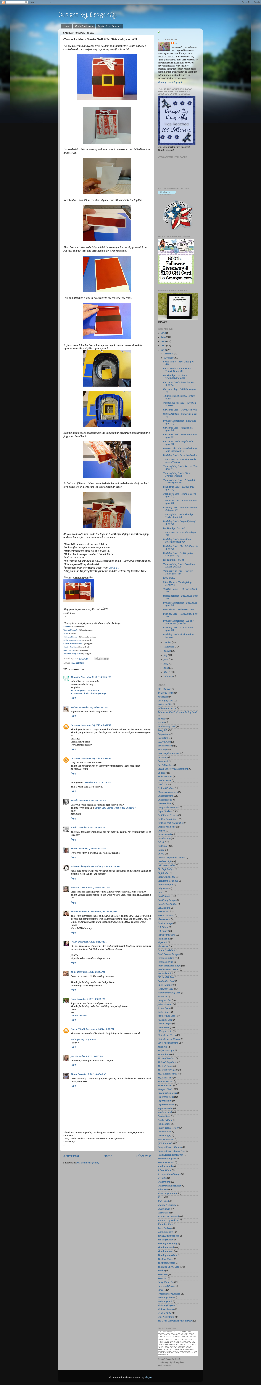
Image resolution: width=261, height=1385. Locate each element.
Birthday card (165, 745)
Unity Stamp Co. (166, 1282)
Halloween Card (166, 989)
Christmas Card (165, 795)
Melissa (74, 707)
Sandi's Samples (166, 1166)
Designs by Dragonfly (87, 15)
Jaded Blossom (165, 1004)
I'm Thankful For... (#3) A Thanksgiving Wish (175, 376)
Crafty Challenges (84, 26)
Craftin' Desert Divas (168, 819)
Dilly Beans (163, 888)
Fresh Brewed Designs (169, 954)
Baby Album (164, 734)
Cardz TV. (114, 567)
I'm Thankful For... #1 (173, 560)
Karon (74, 848)
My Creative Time (167, 1070)
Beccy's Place (164, 742)
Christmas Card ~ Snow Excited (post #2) (178, 383)
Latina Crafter (165, 1023)
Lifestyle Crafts (165, 1031)
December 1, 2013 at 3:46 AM (97, 782)
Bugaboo (162, 772)
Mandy (74, 800)
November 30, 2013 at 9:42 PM (96, 758)
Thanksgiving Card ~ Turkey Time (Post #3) (180, 467)
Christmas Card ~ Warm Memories (180, 409)
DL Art (161, 892)
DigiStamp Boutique (168, 880)
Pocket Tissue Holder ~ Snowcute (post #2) (179, 422)
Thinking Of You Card (168, 1266)
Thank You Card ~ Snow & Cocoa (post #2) (179, 495)
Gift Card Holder (166, 977)
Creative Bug (164, 838)
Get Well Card (164, 973)
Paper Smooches (166, 1104)
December (169, 353)
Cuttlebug (162, 846)
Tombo (161, 1270)
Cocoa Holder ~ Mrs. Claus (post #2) (178, 363)
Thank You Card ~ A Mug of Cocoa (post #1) (180, 502)
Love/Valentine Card (168, 1042)
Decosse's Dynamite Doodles (171, 857)
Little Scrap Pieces (167, 1035)
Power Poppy (164, 1135)
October (168, 642)
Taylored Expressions (168, 1236)
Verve (160, 1289)
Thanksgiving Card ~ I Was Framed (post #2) (176, 474)
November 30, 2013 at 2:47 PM (96, 725)
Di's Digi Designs (166, 869)
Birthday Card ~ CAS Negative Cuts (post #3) (178, 554)
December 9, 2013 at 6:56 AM (92, 1074)
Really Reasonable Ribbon (170, 1154)
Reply (73, 697)
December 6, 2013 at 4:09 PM (100, 1029)
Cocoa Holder (77, 663)
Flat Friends (164, 938)
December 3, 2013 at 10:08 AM (105, 866)
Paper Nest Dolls (166, 1097)
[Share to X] (101, 658)
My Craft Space (165, 1066)
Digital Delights (165, 884)
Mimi (73, 972)
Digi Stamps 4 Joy (166, 877)
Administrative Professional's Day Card (177, 712)
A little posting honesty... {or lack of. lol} (179, 397)
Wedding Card (165, 1301)
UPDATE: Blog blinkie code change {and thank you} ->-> (180, 449)
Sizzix (161, 1197)
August (167, 651)
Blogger (148, 1377)
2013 (163, 350)
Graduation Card (166, 981)
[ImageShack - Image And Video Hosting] (159, 32)
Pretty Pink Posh (166, 1139)
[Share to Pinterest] (107, 658)
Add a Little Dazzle (167, 708)
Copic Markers (165, 811)
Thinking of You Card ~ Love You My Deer (179, 404)
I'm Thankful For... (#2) (174, 528)
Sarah (74, 827)
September (169, 646)
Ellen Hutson (164, 919)
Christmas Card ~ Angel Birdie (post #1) (178, 442)
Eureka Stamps (165, 923)
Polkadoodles (164, 1131)
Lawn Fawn (163, 1027)
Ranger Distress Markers (170, 1147)
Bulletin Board (165, 776)
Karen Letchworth (80, 911)
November (169, 358)
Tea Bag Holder (165, 1239)
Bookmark (163, 761)
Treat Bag (163, 1274)
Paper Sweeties (165, 1108)
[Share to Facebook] (104, 658)
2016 (163, 337)
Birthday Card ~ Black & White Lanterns (178, 635)
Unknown (76, 725)
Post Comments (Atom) (87, 1162)
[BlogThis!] (98, 658)
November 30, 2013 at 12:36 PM (96, 677)
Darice (161, 850)
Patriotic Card (165, 1112)
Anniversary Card (167, 726)
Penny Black (164, 1124)
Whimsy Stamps (166, 1309)
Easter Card (163, 911)
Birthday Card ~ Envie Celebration (180, 455)
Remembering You (167, 1158)
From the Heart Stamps (169, 965)
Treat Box (163, 1278)
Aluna (74, 1074)
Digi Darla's (163, 873)
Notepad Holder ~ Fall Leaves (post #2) (180, 597)
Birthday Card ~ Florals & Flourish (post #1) (180, 547)
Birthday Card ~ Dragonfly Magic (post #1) (180, 522)
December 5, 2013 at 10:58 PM (91, 999)
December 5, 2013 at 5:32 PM (91, 972)
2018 (163, 333)
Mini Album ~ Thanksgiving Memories (177, 583)
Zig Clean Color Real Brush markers (175, 1320)
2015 (163, 341)
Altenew (162, 718)
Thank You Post (165, 1251)
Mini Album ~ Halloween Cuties (179, 609)
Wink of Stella (164, 1313)
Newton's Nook (165, 1085)
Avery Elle (163, 730)
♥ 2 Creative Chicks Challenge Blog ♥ (88, 693)
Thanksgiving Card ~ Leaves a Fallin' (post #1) (178, 572)
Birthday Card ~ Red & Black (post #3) (180, 615)
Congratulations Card (168, 807)
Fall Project (163, 931)
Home (67, 26)
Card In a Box (164, 780)
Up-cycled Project (166, 1286)
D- (175, 43)
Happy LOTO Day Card (169, 992)
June (166, 659)
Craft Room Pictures (168, 815)
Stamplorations (165, 1224)
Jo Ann (74, 941)
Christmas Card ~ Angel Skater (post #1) (178, 429)
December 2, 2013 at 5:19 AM (91, 827)
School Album (164, 1170)
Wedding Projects (166, 1305)
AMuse (161, 722)
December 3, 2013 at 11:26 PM (92, 941)
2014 (163, 345)
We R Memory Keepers (169, 1293)
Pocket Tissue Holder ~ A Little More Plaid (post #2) (178, 622)
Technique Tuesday (167, 1243)
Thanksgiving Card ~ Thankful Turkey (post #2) (178, 515)
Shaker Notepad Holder (169, 1185)
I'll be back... (169, 578)
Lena (73, 999)
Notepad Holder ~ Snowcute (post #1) (180, 415)
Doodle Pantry (165, 896)
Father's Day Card (166, 934)
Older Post (143, 1156)
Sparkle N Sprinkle (167, 1205)
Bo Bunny (163, 757)
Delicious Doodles (166, 865)
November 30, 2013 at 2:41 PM (93, 707)
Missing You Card (166, 1058)
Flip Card (162, 942)
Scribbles (162, 1178)
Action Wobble (165, 704)
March (167, 672)
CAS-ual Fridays (166, 788)
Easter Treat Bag (166, 915)
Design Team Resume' (109, 26)
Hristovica (76, 887)
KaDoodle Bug (165, 1019)
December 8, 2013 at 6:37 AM (89, 1056)
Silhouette (163, 1189)
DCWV (161, 853)
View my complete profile (170, 82)
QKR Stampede (165, 1143)
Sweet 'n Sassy (165, 1228)
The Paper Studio (166, 1263)
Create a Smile (165, 834)
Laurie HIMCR (78, 1029)
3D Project (163, 696)
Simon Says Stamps (167, 1193)
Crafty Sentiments (167, 826)
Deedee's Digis (165, 861)
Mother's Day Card (167, 1062)
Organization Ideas (167, 1093)
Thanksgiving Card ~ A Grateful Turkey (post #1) (179, 481)
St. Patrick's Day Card (168, 1216)
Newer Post (71, 1156)
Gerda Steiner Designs (168, 969)
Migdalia (75, 677)
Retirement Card (166, 1162)
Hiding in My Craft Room (83, 1039)
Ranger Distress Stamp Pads (171, 1151)
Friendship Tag (165, 962)
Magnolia (162, 1046)
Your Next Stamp (166, 1317)
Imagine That (164, 1000)
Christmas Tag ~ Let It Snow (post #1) (179, 390)
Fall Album (163, 927)
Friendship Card (166, 958)
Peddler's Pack (165, 1120)
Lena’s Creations (79, 1015)
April (166, 668)
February (168, 676)
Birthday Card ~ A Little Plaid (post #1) (178, 629)
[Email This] (96, 658)
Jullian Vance (164, 1012)
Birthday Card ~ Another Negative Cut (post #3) (180, 509)
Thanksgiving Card (167, 1255)
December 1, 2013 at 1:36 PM (92, 800)
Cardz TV (162, 784)
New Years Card (165, 1081)
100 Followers (164, 689)
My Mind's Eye (165, 1077)
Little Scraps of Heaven (169, 1039)
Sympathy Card (165, 1232)
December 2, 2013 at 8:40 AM (92, 848)
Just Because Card (166, 1016)
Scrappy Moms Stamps (169, 1174)
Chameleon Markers (168, 792)
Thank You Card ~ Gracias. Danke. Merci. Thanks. (180, 460)
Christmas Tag (165, 799)
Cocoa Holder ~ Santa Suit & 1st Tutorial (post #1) (178, 369)
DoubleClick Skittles (167, 904)
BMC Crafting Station (168, 753)
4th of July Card (165, 700)
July (166, 655)
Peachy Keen (164, 1116)
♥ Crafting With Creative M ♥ (85, 690)
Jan (72, 1056)
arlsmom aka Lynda (80, 866)
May (166, 663)
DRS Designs (164, 907)
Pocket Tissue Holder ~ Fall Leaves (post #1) (180, 604)
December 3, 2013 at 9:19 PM (103, 911)
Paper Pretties (165, 1100)
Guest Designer (165, 985)
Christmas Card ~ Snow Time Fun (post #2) (180, 436)
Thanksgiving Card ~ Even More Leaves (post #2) (179, 565)
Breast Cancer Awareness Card (173, 769)
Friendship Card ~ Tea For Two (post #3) (178, 488)
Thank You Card (166, 1247)
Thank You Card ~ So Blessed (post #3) (180, 533)
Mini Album (164, 1054)
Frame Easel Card (166, 950)
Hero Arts (162, 996)
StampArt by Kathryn (168, 1220)
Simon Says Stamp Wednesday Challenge (115, 807)
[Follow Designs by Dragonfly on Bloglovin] (167, 194)
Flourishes (163, 946)
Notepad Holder (166, 1089)
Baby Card (163, 738)
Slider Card (163, 1201)
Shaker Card (164, 1181)
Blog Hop (162, 749)
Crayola (161, 830)
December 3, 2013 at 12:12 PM (96, 887)
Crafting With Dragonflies (171, 823)
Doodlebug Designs (167, 900)
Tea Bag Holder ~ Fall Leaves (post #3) (180, 590)
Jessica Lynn (164, 1008)
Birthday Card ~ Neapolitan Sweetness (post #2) (177, 540)
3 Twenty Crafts (166, 693)
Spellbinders (164, 1209)
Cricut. (161, 842)
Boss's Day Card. (166, 765)
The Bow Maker (166, 1259)
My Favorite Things (167, 1073)
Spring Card (164, 1212)
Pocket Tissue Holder (168, 1127)
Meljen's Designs (166, 1050)
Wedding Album (166, 1297)
